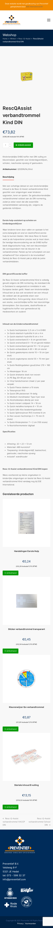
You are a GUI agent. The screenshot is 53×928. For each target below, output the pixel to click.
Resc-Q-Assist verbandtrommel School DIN (39, 821)
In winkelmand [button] (10, 573)
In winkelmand (23, 145)
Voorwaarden (30, 923)
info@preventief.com (14, 879)
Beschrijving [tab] (8, 177)
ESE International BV (34, 6)
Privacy (20, 923)
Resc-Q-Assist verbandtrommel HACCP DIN (14, 821)
